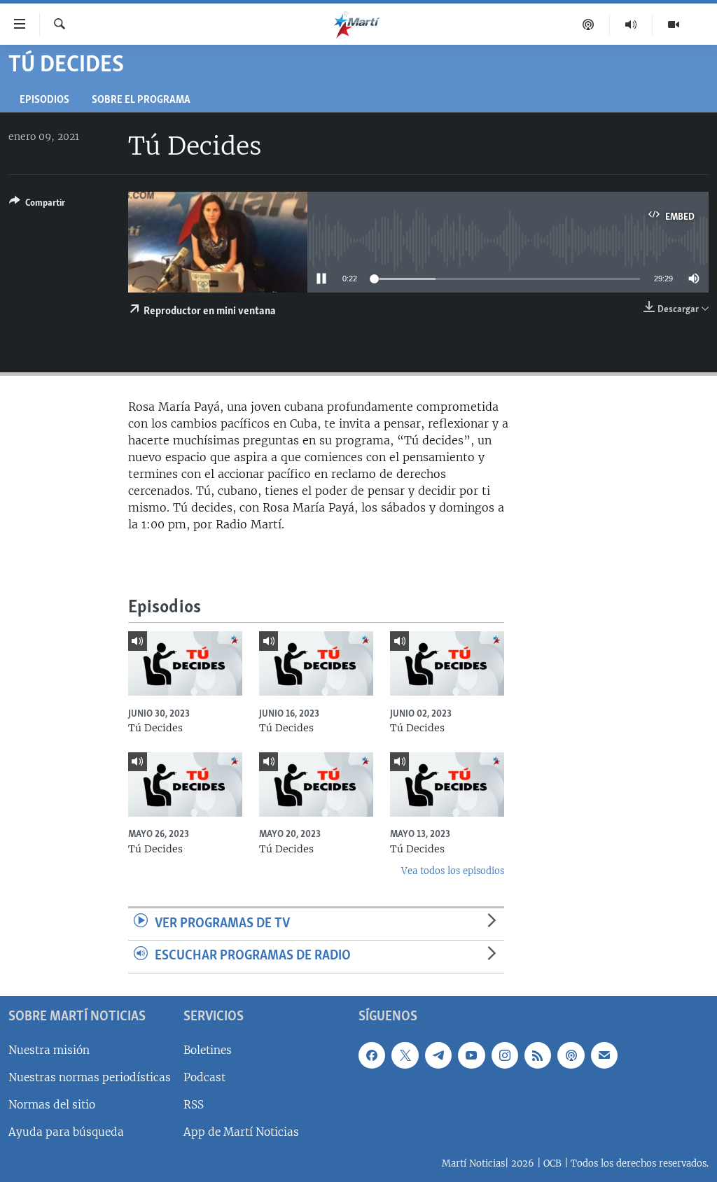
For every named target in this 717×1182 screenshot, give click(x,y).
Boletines (207, 1050)
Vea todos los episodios (452, 871)
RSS (193, 1104)
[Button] (37, 205)
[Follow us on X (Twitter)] (404, 1055)
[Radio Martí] (631, 24)
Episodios (44, 100)
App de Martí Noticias (241, 1132)
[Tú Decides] (185, 663)
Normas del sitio (51, 1104)
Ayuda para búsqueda (66, 1132)
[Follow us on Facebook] (371, 1055)
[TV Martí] (674, 24)
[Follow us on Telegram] (438, 1055)
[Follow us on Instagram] (505, 1055)
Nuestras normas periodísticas (89, 1077)
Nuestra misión (49, 1050)
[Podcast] (588, 24)
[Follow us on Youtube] (471, 1055)
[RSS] (537, 1055)
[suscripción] (604, 1055)
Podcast (204, 1077)
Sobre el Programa (141, 100)
